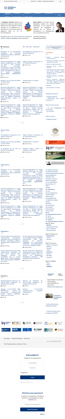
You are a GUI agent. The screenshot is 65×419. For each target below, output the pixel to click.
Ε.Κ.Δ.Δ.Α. (48, 187)
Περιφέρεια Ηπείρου (12, 344)
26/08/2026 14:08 (27, 55)
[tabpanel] (55, 284)
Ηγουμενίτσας (50, 236)
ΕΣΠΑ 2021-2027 (50, 177)
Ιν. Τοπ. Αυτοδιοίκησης (51, 182)
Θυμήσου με (24, 372)
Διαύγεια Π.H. (34, 1)
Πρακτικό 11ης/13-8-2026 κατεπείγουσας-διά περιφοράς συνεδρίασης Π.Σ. (32, 290)
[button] (55, 170)
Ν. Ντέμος (24, 344)
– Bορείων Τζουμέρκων (52, 245)
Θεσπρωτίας (21, 36)
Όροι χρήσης (7, 338)
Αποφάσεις (37, 13)
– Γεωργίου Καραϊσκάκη (52, 226)
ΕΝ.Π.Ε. (47, 185)
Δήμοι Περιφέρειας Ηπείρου (55, 221)
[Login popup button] (60, 1)
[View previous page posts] (20, 123)
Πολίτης (7, 17)
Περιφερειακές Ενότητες (55, 214)
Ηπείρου (48, 202)
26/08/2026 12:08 (5, 77)
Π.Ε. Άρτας (48, 216)
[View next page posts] (23, 123)
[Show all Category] (41, 46)
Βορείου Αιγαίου (50, 209)
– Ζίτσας (48, 250)
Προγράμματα (18, 17)
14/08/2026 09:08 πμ (28, 247)
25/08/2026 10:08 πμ (6, 152)
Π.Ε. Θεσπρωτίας (50, 218)
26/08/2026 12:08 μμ (28, 185)
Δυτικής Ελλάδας (50, 205)
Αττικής (48, 191)
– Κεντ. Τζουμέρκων (51, 228)
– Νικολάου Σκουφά (51, 230)
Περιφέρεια (17, 13)
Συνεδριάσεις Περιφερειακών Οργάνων (57, 297)
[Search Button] (59, 15)
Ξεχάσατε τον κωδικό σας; (26, 382)
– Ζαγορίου (48, 248)
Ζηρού (48, 263)
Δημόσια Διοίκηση (53, 169)
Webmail (40, 1)
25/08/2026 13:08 (5, 84)
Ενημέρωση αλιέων (52, 119)
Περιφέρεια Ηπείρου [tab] (51, 274)
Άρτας (15, 36)
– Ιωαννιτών (49, 252)
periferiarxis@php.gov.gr (57, 286)
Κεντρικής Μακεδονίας (51, 193)
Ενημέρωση (27, 13)
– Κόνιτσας (48, 253)
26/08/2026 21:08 (5, 58)
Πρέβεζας (3, 38)
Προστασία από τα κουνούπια (53, 87)
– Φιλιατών (49, 239)
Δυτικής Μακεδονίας (51, 198)
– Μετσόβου (49, 255)
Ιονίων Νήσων (49, 207)
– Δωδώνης (49, 246)
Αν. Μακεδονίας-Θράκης (52, 200)
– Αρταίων (48, 225)
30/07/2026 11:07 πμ (28, 260)
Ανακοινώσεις (36, 46)
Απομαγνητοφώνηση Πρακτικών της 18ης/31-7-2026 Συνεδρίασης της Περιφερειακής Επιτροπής (10, 282)
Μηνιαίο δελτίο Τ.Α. (51, 184)
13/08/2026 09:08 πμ (6, 263)
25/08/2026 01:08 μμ (28, 138)
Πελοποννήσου (49, 196)
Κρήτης (47, 212)
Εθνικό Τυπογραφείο (51, 180)
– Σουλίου (48, 237)
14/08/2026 (4, 297)
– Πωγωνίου (49, 257)
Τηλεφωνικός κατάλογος (48, 1)
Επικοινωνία (28, 17)
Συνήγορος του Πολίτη (51, 178)
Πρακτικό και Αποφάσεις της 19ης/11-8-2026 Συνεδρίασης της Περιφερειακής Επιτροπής (32, 282)
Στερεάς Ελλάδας (50, 194)
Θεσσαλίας (48, 203)
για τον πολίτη (50, 111)
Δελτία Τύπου (29, 46)
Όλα (24, 46)
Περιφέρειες (51, 189)
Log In (43, 414)
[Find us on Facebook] (57, 1)
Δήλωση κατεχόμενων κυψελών (54, 64)
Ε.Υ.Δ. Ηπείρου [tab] (60, 274)
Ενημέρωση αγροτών (52, 96)
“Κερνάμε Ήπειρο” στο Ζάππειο (30, 80)
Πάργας (48, 264)
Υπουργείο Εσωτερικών (52, 171)
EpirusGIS (49, 85)
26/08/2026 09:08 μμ (6, 176)
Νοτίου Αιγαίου (50, 210)
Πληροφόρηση (49, 13)
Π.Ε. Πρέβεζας (49, 219)
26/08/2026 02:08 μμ (6, 138)
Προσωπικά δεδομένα (17, 338)
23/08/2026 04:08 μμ (28, 152)
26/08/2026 (4, 285)
